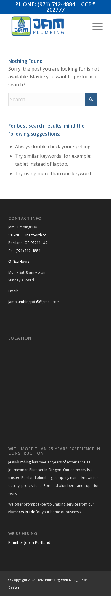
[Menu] (94, 26)
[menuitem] (94, 26)
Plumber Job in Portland (29, 542)
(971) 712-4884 (56, 4)
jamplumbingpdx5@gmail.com (34, 301)
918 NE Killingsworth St (27, 235)
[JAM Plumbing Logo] (46, 26)
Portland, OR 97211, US (27, 242)
